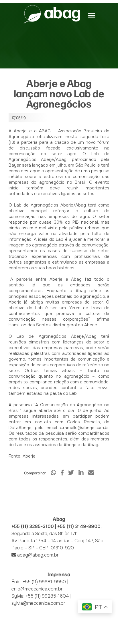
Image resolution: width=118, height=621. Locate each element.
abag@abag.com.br (38, 555)
